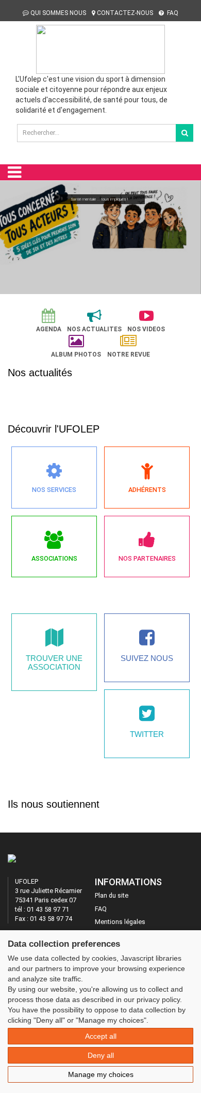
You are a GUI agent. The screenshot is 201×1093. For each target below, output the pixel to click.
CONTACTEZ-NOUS (125, 13)
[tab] (48, 321)
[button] (12, 235)
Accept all (100, 1036)
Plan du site (111, 895)
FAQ (171, 13)
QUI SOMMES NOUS (58, 13)
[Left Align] (184, 133)
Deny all (101, 1055)
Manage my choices (100, 1074)
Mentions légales (120, 922)
